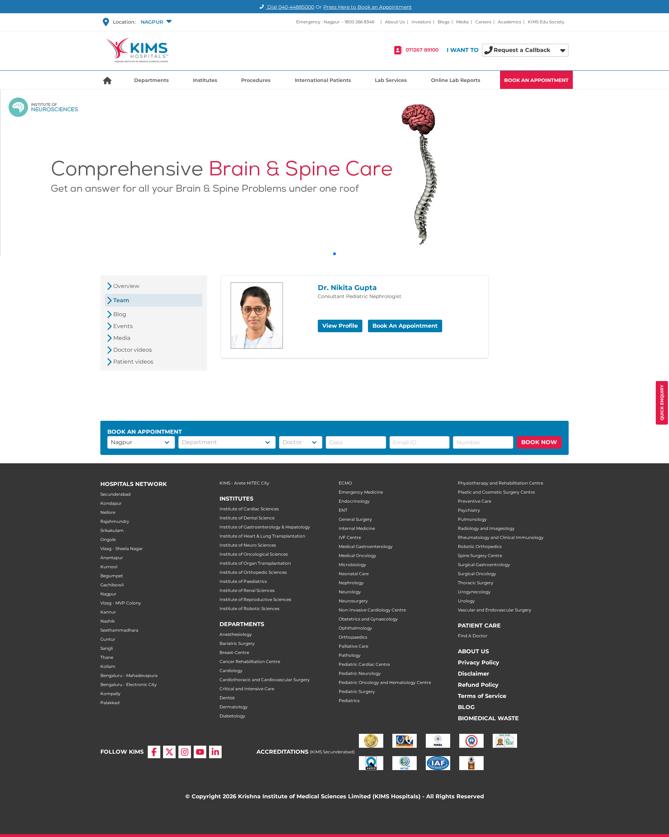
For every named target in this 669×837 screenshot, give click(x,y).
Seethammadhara (119, 630)
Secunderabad (115, 494)
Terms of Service (482, 696)
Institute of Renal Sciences (247, 590)
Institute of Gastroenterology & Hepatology (265, 527)
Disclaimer (473, 673)
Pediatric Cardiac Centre (364, 664)
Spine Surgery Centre (480, 555)
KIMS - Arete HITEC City (244, 483)
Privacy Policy (478, 662)
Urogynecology (474, 591)
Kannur (108, 612)
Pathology (350, 655)
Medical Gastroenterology (366, 546)
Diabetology (232, 715)
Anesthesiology (236, 634)
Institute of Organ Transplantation (255, 563)
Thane (106, 657)
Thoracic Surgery (475, 582)
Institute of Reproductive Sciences (255, 599)
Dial (290, 7)
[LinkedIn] (215, 752)
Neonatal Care (354, 573)
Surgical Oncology (477, 573)
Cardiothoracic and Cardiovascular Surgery (265, 679)
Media (462, 21)
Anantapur (111, 557)
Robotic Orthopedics (480, 546)
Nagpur (108, 593)
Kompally (110, 693)
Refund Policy (478, 685)
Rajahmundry (114, 521)
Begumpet (111, 575)
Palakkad (110, 702)
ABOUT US (473, 651)
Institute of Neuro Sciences (248, 545)
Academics (509, 21)
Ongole (108, 539)
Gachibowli (112, 584)
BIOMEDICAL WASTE (488, 718)
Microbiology (352, 564)
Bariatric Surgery (237, 643)
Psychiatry (469, 510)
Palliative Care (353, 646)
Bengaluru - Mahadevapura (128, 675)
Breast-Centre (234, 652)
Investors (421, 21)
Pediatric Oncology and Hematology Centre (385, 682)
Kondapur (111, 503)
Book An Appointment (405, 325)
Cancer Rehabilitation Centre (250, 661)
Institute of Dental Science (247, 517)
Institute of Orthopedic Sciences (253, 572)
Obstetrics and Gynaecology (368, 619)
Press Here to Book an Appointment (367, 7)
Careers (483, 21)
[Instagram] (184, 752)
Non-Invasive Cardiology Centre (372, 609)
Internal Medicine (357, 528)
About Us (395, 21)
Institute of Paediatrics (243, 581)
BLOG (466, 707)
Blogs (443, 21)
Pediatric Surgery (357, 691)
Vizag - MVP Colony (120, 603)
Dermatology (234, 706)
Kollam (107, 666)
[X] (169, 752)
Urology (466, 600)
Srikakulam (112, 530)
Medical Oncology (357, 555)
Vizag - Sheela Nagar (121, 548)
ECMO (345, 483)
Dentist (227, 697)
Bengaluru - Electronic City (128, 684)
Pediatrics (349, 700)
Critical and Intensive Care (247, 688)
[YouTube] (200, 752)
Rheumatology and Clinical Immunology (501, 537)
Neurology (350, 591)
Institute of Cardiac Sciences (249, 508)
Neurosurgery (353, 600)
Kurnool (108, 566)
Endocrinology (354, 501)
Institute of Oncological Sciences (254, 554)
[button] (155, 22)
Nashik (107, 621)
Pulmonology (472, 519)
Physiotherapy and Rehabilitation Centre (500, 483)
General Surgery (355, 519)
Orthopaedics (353, 637)
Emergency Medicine (361, 492)
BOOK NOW (539, 442)
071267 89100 (422, 50)
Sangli (106, 648)
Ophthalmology (355, 628)
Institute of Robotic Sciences (249, 608)
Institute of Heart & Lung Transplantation (262, 536)
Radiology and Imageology (486, 528)
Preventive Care (474, 501)
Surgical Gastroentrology (484, 564)
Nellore (107, 512)
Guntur (107, 639)
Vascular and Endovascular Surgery (494, 609)
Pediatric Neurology (360, 673)
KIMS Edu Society (546, 21)
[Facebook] (154, 752)
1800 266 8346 (359, 21)
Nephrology (351, 582)
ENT (343, 510)
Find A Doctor (472, 635)
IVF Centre (350, 537)
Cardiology (231, 670)
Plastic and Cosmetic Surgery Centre (496, 492)
